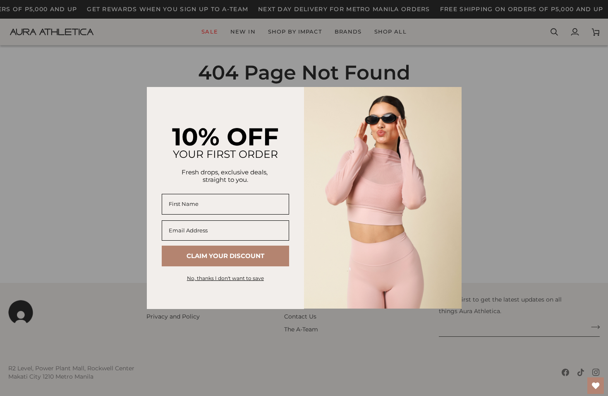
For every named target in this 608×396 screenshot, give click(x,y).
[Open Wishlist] (595, 385)
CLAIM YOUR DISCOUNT (225, 256)
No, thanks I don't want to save (225, 278)
